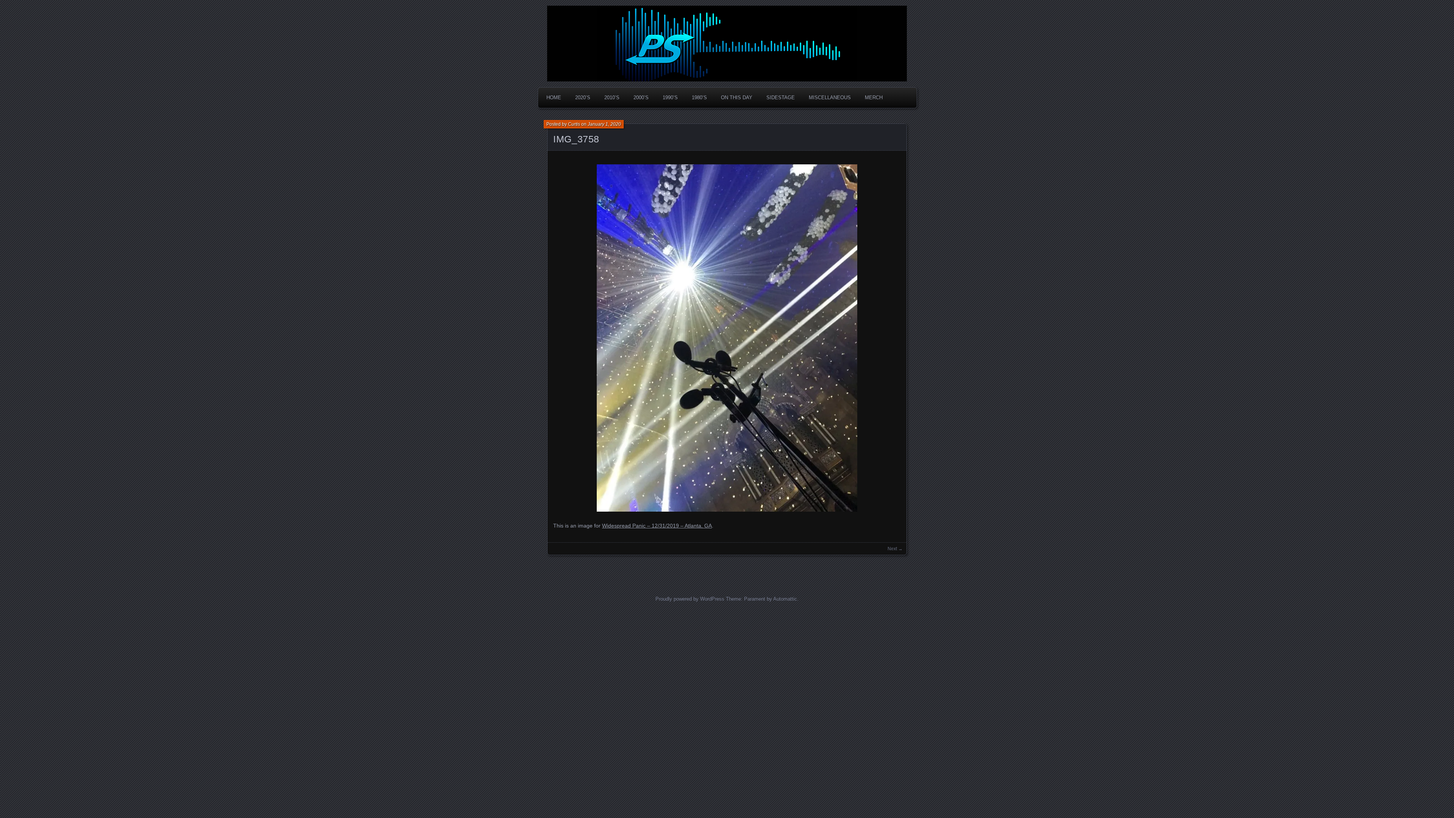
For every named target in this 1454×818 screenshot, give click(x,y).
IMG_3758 (576, 139)
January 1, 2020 (604, 124)
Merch (874, 97)
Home (553, 97)
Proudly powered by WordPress (689, 599)
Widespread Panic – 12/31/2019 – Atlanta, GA (657, 526)
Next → (895, 548)
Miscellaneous (830, 97)
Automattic (785, 599)
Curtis (574, 124)
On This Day (736, 97)
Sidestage (780, 97)
